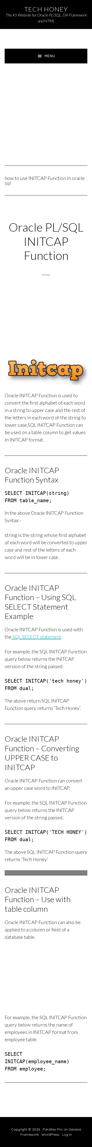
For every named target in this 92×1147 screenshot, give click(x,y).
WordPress (50, 1134)
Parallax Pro (53, 1129)
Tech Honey (46, 9)
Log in (67, 1134)
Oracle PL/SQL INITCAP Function (46, 241)
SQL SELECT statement (36, 637)
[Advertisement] (46, 112)
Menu (50, 56)
